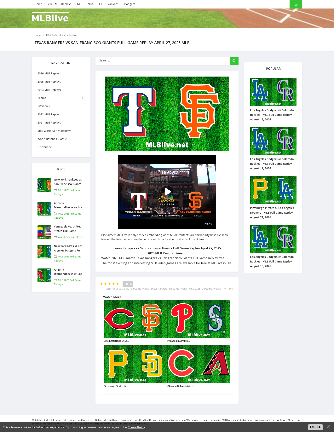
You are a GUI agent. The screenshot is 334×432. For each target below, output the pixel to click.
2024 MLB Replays (49, 90)
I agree (315, 427)
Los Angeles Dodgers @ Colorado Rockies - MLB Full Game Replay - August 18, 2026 (272, 261)
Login (295, 4)
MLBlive (50, 18)
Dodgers (129, 4)
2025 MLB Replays (59, 4)
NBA (90, 4)
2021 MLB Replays (49, 122)
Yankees (113, 4)
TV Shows (43, 106)
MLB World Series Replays (54, 131)
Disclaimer (44, 147)
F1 (100, 4)
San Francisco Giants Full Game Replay (127, 288)
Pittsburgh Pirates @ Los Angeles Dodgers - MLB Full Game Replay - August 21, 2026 (272, 212)
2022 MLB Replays (49, 114)
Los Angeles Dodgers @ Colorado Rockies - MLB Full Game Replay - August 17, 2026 (272, 114)
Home (38, 4)
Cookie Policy (136, 427)
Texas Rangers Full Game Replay (169, 288)
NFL (79, 4)
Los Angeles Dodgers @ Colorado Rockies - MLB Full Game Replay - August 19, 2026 (272, 163)
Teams (41, 98)
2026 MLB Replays (49, 73)
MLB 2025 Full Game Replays (205, 288)
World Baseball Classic (52, 139)
